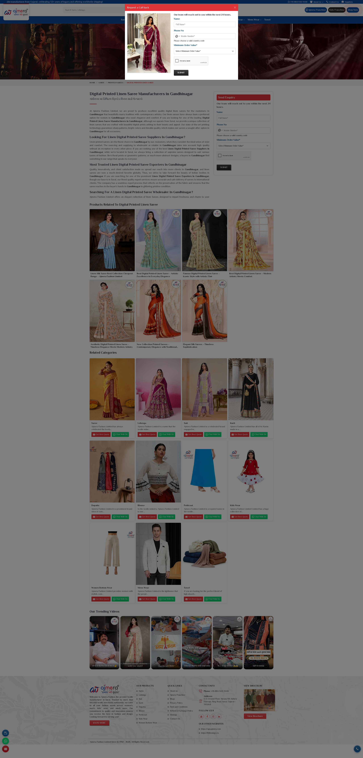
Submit (181, 72)
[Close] (235, 7)
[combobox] (177, 36)
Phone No (179, 30)
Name (177, 19)
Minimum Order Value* (185, 45)
